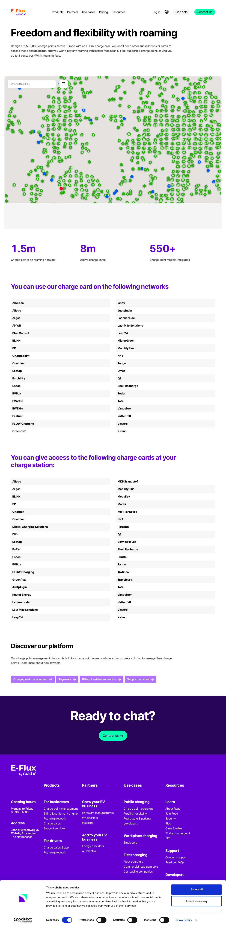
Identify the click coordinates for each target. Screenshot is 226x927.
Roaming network (55, 818)
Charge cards (52, 823)
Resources (119, 12)
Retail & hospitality (135, 813)
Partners (72, 12)
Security (170, 818)
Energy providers (93, 846)
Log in (156, 12)
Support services (55, 828)
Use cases (89, 12)
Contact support (175, 857)
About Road (172, 808)
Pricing (103, 12)
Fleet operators (133, 861)
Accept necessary (196, 901)
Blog (168, 823)
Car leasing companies (138, 871)
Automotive (89, 851)
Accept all (197, 889)
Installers (87, 822)
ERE (167, 838)
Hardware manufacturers (98, 813)
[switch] (101, 920)
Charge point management (61, 808)
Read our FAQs (174, 862)
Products (58, 12)
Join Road (171, 813)
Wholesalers (90, 818)
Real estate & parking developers (137, 821)
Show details (184, 920)
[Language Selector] (167, 12)
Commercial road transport (141, 866)
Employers (130, 842)
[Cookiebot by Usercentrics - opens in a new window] (22, 920)
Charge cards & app (56, 847)
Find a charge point (177, 833)
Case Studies (173, 828)
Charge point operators (138, 808)
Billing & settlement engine (61, 813)
